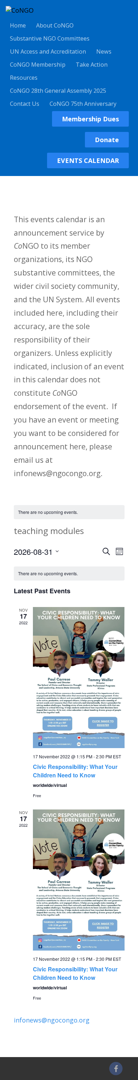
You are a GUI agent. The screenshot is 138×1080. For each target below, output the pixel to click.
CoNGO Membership (37, 64)
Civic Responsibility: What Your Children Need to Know (75, 771)
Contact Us (24, 104)
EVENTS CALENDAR (88, 160)
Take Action (92, 64)
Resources (24, 77)
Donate (107, 139)
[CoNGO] (20, 10)
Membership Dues (90, 119)
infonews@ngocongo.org (52, 1020)
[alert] (69, 512)
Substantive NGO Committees (50, 38)
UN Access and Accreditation (48, 51)
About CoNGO (55, 25)
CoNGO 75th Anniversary (83, 104)
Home (18, 25)
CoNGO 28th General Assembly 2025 (58, 91)
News (103, 51)
